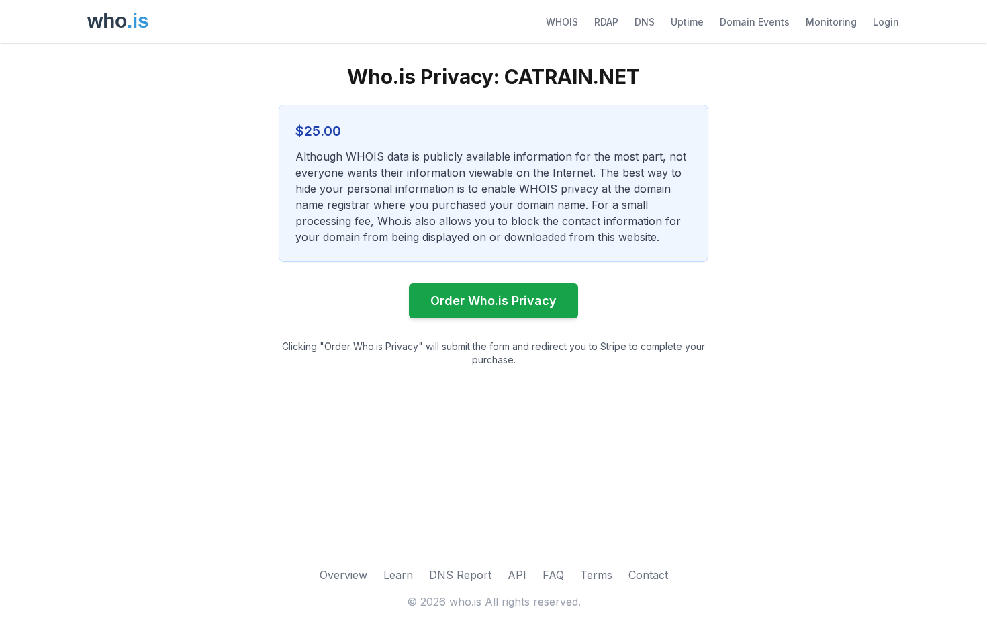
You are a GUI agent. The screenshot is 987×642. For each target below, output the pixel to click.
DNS (644, 22)
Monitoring (831, 22)
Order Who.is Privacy (493, 300)
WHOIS (562, 22)
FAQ (553, 575)
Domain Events (755, 22)
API (517, 575)
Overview (343, 575)
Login (886, 22)
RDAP (606, 22)
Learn (398, 575)
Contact (648, 575)
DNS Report (460, 575)
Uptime (687, 22)
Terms (596, 575)
